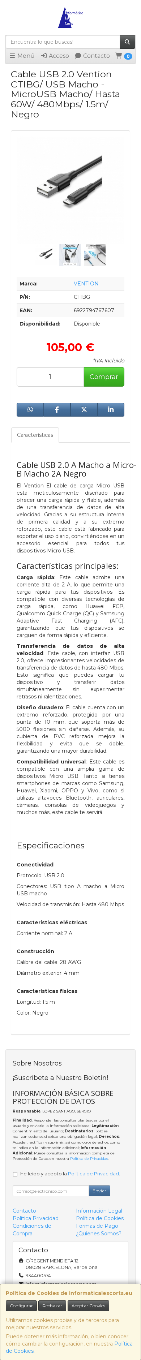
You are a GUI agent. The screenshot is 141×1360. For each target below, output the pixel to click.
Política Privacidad (36, 1218)
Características (35, 435)
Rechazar (52, 1305)
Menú (25, 55)
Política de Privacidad (89, 1158)
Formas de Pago (97, 1226)
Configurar (21, 1305)
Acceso (58, 55)
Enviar (99, 1190)
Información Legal (99, 1211)
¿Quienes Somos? (98, 1233)
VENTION (86, 283)
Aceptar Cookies (88, 1305)
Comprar (104, 377)
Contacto (96, 55)
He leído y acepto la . (70, 1173)
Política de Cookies (100, 1218)
